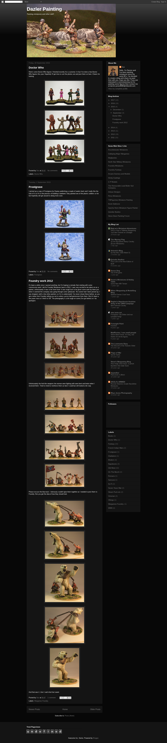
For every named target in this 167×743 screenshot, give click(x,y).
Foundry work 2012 (41, 280)
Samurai (111, 480)
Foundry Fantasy (114, 170)
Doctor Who (36, 67)
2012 (113, 134)
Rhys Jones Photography (121, 393)
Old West (111, 468)
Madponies (112, 158)
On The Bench (113, 472)
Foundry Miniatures (115, 166)
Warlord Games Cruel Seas (120, 294)
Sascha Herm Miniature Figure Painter (123, 208)
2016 (113, 103)
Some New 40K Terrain (119, 284)
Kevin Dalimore (114, 204)
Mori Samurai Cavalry (118, 305)
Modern (111, 460)
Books (110, 436)
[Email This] (62, 171)
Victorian (111, 496)
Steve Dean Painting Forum (119, 216)
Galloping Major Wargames (118, 154)
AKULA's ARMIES (118, 382)
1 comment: (52, 698)
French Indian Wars (115, 448)
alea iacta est (116, 313)
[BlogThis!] (65, 171)
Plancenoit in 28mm (118, 375)
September (117, 113)
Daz (123, 67)
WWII (110, 508)
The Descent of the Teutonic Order (123, 346)
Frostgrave (35, 186)
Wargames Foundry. (41, 701)
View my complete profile (118, 89)
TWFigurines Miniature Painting (120, 200)
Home (65, 709)
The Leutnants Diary (119, 344)
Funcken (114, 326)
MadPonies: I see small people (123, 333)
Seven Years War (115, 488)
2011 (113, 138)
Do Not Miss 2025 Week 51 (120, 253)
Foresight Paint (117, 324)
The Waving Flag (118, 240)
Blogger (95, 738)
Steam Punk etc (114, 492)
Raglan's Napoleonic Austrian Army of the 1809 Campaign (123, 303)
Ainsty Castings (114, 178)
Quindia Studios (114, 212)
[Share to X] (67, 171)
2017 (113, 100)
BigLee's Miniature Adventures (123, 228)
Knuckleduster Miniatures (118, 150)
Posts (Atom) (69, 716)
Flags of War (116, 353)
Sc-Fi (110, 484)
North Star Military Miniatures (119, 162)
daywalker (115, 373)
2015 (113, 107)
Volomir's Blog (117, 251)
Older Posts (95, 709)
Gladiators (112, 456)
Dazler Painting (44, 9)
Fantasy (111, 444)
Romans (111, 476)
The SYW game (116, 273)
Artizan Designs (114, 192)
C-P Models (112, 182)
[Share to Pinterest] (72, 171)
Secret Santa (115, 355)
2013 (113, 131)
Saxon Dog (115, 271)
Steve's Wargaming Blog (121, 362)
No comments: (53, 170)
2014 (113, 127)
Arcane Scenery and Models (119, 174)
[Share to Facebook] (69, 171)
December (117, 110)
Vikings (111, 500)
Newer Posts (34, 709)
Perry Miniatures (114, 196)
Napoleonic (112, 464)
